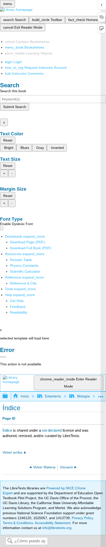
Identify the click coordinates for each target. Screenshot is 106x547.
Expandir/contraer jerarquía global (8, 396)
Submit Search (14, 107)
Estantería (53, 396)
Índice (7, 430)
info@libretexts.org (56, 528)
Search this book (13, 91)
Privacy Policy (82, 518)
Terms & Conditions (18, 523)
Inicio (25, 396)
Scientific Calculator (25, 271)
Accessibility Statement (53, 523)
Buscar (9, 541)
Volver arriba (12, 452)
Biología (83, 396)
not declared (52, 430)
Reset (7, 140)
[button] (17, 307)
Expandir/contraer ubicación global (101, 395)
